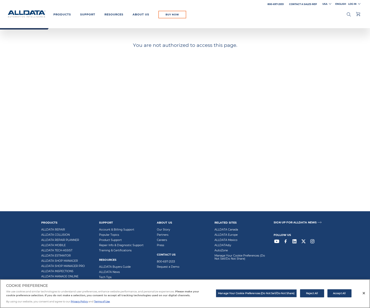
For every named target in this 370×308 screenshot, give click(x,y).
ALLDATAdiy (222, 245)
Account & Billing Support (116, 229)
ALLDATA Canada (226, 229)
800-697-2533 (166, 261)
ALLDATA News (109, 272)
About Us (141, 14)
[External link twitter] (304, 242)
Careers (162, 240)
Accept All (339, 293)
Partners (162, 234)
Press (160, 245)
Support (87, 14)
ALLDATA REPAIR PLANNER (60, 240)
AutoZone (221, 250)
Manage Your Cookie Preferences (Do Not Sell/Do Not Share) (239, 257)
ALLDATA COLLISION (55, 234)
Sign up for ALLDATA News (295, 222)
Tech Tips (105, 277)
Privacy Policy (79, 301)
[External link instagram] (313, 242)
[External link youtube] (278, 242)
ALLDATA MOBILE (53, 245)
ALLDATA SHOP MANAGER (59, 261)
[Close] (364, 293)
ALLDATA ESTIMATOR (56, 255)
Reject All (312, 293)
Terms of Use (102, 301)
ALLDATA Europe (226, 234)
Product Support (110, 240)
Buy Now (172, 14)
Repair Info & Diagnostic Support (121, 245)
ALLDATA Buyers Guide (115, 266)
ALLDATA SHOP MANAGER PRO (63, 266)
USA (324, 4)
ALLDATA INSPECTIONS (57, 271)
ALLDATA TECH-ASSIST (56, 250)
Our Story (163, 229)
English (340, 4)
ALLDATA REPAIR (53, 229)
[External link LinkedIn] (295, 242)
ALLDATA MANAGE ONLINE (59, 276)
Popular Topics (109, 234)
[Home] (26, 14)
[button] (348, 14)
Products (62, 14)
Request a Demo (168, 266)
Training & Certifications (115, 250)
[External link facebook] (287, 242)
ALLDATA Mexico (225, 240)
